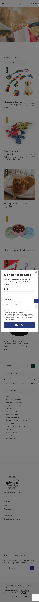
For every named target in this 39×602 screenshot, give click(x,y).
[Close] (36, 272)
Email (6, 289)
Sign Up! (19, 325)
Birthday (7, 300)
